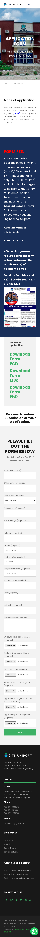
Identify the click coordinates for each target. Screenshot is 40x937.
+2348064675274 (11, 810)
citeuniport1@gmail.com (14, 823)
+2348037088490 (11, 813)
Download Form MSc (20, 375)
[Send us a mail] (11, 899)
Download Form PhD (20, 392)
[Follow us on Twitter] (21, 899)
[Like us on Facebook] (7, 899)
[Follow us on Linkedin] (17, 899)
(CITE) (17, 113)
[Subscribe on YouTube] (30, 899)
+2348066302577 (11, 807)
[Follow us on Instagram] (26, 899)
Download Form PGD (20, 359)
